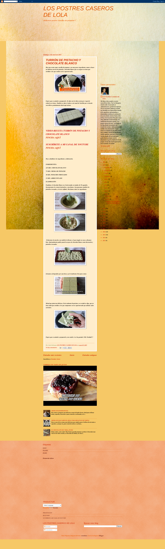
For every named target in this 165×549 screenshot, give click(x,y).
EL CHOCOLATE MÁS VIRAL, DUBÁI (62, 430)
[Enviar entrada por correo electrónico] (60, 347)
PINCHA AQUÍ (53, 137)
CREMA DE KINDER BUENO (59, 411)
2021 (104, 217)
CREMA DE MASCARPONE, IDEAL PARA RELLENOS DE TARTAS (70, 420)
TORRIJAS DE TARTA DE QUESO (55, 365)
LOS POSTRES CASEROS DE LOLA (111, 97)
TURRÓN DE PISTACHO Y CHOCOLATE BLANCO (63, 61)
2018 (104, 226)
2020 (104, 220)
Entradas (47, 526)
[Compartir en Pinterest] (71, 348)
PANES (45, 453)
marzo (106, 188)
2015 (104, 235)
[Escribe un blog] (65, 348)
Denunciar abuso (48, 458)
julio (105, 182)
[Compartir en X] (67, 348)
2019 (104, 223)
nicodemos (84, 536)
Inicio (72, 355)
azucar (45, 448)
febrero (106, 191)
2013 (104, 240)
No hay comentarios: (51, 347)
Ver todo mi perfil (105, 146)
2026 (104, 162)
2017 (104, 229)
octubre (106, 173)
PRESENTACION (47, 513)
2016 (104, 232)
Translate (55, 508)
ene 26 (108, 196)
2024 (104, 208)
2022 (104, 214)
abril (105, 185)
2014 (104, 237)
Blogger (101, 536)
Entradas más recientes (52, 355)
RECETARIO (46, 515)
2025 (104, 165)
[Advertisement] (82, 37)
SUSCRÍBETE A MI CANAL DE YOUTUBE (54, 518)
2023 (104, 211)
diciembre (107, 167)
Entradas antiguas (89, 355)
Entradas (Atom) (55, 359)
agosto (106, 179)
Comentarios (48, 530)
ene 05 (108, 199)
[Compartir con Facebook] (69, 348)
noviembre (107, 170)
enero (106, 194)
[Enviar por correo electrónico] (64, 348)
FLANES (45, 450)
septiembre (107, 176)
